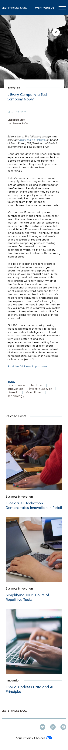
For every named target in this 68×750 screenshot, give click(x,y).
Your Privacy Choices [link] (30, 738)
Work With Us (44, 7)
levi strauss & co (41, 388)
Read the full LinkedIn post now (27, 366)
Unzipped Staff (16, 119)
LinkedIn (13, 392)
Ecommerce (16, 385)
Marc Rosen (34, 392)
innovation (15, 388)
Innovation (14, 87)
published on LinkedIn (32, 139)
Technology (16, 396)
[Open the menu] (62, 7)
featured (37, 385)
